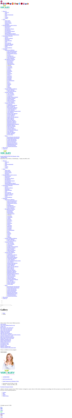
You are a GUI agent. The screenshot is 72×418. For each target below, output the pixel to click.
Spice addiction (10, 131)
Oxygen (8, 54)
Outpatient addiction (11, 128)
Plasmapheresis (10, 55)
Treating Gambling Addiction (11, 88)
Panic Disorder (8, 43)
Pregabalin (9, 79)
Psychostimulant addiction (12, 130)
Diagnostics (7, 27)
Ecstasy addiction (10, 115)
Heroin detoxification (11, 141)
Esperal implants (10, 99)
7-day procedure (10, 93)
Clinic (4, 19)
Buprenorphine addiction (12, 107)
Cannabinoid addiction (11, 108)
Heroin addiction (10, 119)
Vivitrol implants (10, 101)
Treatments (5, 48)
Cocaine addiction (11, 110)
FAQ (6, 16)
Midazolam (9, 77)
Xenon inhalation (10, 58)
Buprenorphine (10, 63)
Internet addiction (10, 90)
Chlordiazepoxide (10, 64)
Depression (7, 39)
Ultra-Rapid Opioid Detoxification (12, 34)
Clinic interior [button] (10, 323)
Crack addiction (10, 112)
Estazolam (9, 70)
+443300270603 (3, 157)
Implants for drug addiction (12, 117)
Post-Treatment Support (10, 31)
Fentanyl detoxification (12, 140)
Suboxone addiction (11, 132)
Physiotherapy (8, 30)
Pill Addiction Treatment (10, 59)
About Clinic (7, 20)
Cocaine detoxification (11, 139)
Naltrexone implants (11, 100)
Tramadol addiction (11, 114)
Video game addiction (11, 91)
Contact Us (5, 148)
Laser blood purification (12, 51)
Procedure (10, 25)
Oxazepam (9, 78)
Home (4, 313)
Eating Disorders (8, 40)
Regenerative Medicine (9, 50)
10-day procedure (10, 94)
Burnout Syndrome (9, 38)
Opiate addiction (10, 127)
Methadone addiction (11, 122)
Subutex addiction (11, 133)
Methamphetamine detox (12, 144)
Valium (8, 85)
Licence (6, 17)
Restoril (8, 83)
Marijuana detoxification (12, 142)
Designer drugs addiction (12, 113)
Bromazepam (10, 61)
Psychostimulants (10, 80)
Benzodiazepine (10, 60)
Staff (6, 13)
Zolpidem (9, 87)
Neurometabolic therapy (12, 53)
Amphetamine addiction (12, 105)
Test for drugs (10, 134)
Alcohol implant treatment (12, 97)
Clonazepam (9, 67)
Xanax (8, 86)
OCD (6, 41)
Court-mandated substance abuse (14, 111)
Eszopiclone (9, 71)
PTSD (6, 46)
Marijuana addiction (11, 120)
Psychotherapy (8, 32)
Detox (6, 135)
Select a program (3, 352)
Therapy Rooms (8, 23)
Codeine (9, 68)
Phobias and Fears (8, 45)
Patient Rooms (8, 21)
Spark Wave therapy (11, 57)
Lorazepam (9, 75)
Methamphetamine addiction (13, 124)
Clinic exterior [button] (3, 323)
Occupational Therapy (9, 28)
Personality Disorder (9, 44)
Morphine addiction (11, 125)
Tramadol (9, 84)
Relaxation (7, 24)
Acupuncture (9, 95)
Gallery (6, 18)
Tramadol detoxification (12, 146)
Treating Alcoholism (9, 92)
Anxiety (6, 37)
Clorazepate (9, 66)
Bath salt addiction (11, 106)
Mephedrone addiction (11, 121)
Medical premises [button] (16, 323)
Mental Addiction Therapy (10, 33)
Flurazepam (9, 73)
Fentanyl (9, 72)
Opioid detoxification (11, 145)
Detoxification (8, 26)
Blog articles (5, 147)
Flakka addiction (10, 118)
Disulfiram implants (11, 98)
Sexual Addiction (8, 47)
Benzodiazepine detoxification (13, 137)
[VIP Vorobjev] (5, 9)
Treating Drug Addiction (10, 102)
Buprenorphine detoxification (13, 138)
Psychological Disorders (8, 35)
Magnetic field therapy (11, 52)
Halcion (8, 74)
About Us (5, 11)
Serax (8, 81)
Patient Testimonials (9, 14)
